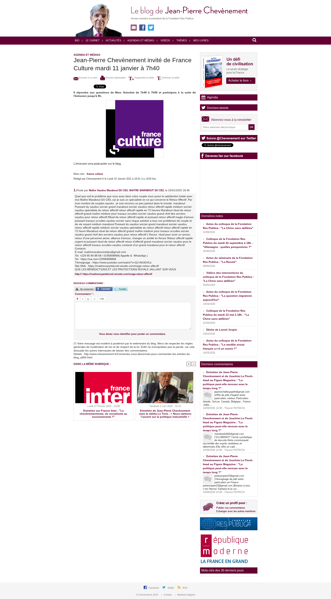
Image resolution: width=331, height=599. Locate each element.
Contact (167, 594)
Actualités (113, 40)
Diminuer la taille (170, 77)
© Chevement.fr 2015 (147, 594)
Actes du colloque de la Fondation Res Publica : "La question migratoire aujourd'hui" (227, 295)
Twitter (171, 588)
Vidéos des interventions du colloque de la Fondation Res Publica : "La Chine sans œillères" (228, 276)
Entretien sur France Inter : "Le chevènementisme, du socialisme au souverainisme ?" (103, 413)
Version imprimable (115, 77)
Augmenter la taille (144, 77)
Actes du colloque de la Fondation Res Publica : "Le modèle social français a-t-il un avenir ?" (227, 344)
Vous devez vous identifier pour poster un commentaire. (132, 334)
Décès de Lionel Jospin (221, 329)
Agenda (212, 97)
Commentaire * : (84, 294)
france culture (95, 173)
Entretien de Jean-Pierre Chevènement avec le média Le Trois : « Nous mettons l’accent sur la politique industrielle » (165, 413)
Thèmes (181, 40)
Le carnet (92, 40)
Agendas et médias (140, 40)
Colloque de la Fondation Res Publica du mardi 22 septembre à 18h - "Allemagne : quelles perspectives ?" (228, 242)
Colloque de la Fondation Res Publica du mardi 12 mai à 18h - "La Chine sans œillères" (226, 314)
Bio (77, 40)
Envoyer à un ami (87, 77)
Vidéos (165, 40)
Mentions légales (186, 594)
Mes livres (201, 40)
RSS (185, 588)
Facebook (154, 588)
